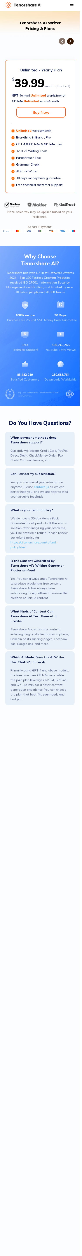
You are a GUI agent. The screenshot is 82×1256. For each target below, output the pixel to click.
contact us (41, 487)
